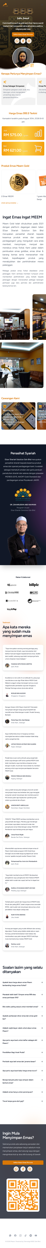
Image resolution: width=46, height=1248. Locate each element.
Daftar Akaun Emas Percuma (23, 34)
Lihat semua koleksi (9, 203)
